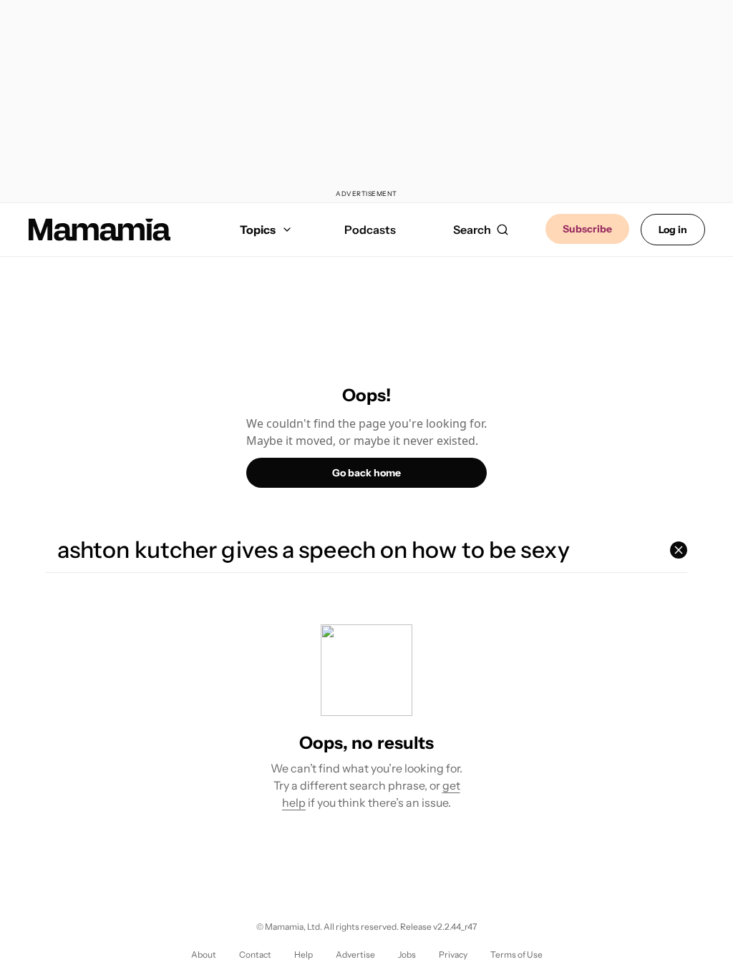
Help (303, 954)
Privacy (453, 954)
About (203, 954)
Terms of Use (516, 954)
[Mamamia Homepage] (99, 229)
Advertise (355, 954)
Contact (255, 954)
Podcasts (370, 229)
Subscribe (587, 228)
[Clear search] (678, 550)
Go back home (366, 472)
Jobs (407, 954)
